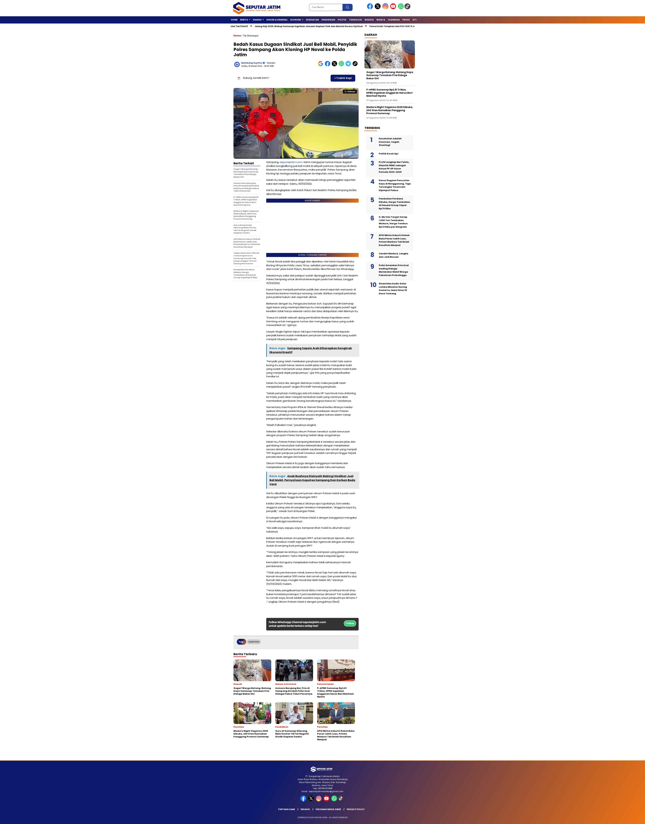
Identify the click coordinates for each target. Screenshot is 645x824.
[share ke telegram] (349, 65)
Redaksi (305, 809)
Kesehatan (312, 19)
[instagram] (386, 8)
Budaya (369, 19)
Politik (342, 19)
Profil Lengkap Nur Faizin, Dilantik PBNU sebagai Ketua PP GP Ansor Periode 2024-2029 (394, 167)
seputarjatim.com (291, 162)
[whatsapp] (401, 8)
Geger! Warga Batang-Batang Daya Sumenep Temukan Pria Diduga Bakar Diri (389, 75)
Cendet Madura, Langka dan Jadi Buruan (393, 255)
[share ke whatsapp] (342, 65)
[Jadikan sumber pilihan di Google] (321, 65)
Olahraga (394, 19)
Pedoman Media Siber (328, 809)
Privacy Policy (355, 809)
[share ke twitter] (335, 65)
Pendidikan (328, 19)
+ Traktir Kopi (343, 78)
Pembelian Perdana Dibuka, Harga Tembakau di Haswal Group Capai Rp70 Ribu (394, 203)
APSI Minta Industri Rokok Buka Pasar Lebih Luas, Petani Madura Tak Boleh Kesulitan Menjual (394, 240)
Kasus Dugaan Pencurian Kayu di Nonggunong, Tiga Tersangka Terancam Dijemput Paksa (395, 185)
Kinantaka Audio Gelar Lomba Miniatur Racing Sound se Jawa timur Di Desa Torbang (393, 288)
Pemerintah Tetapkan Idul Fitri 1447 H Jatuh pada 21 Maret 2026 (368, 26)
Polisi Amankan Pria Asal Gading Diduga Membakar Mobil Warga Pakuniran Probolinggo (394, 270)
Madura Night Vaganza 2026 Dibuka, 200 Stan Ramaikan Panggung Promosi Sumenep (389, 110)
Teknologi (355, 19)
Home (234, 19)
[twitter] (378, 8)
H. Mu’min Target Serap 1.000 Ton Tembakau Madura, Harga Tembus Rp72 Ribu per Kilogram (393, 221)
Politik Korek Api (388, 153)
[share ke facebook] (328, 65)
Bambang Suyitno (251, 62)
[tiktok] (408, 8)
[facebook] (370, 8)
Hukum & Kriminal (277, 19)
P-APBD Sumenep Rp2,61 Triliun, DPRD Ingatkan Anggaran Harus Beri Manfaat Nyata (389, 92)
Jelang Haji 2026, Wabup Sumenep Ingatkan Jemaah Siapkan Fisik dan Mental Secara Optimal (271, 26)
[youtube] (393, 8)
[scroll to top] (623, 818)
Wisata (380, 19)
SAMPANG (253, 641)
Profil (406, 19)
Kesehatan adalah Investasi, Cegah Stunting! (390, 142)
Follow (350, 623)
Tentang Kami (286, 809)
